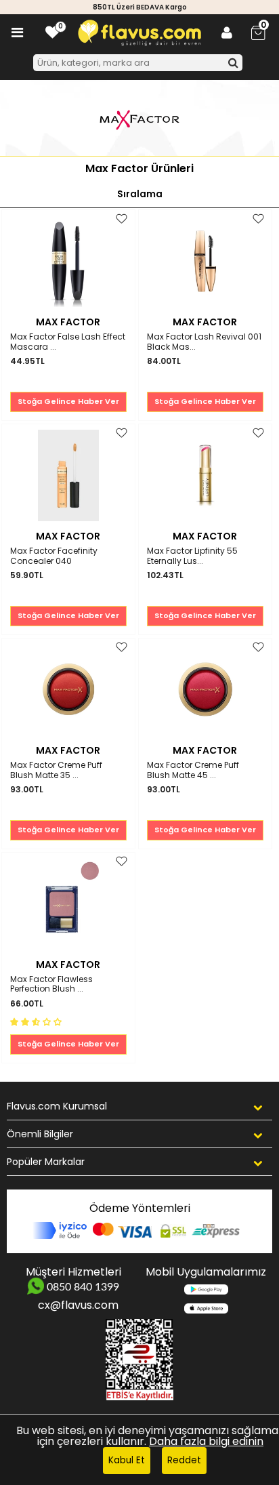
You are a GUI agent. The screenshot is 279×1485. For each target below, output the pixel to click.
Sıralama (140, 194)
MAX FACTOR (68, 322)
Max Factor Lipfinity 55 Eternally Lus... (192, 556)
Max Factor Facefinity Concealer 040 (54, 556)
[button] (37, 1021)
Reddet (184, 1460)
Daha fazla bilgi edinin (206, 1441)
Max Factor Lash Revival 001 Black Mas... (204, 342)
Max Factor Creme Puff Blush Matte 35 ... (56, 770)
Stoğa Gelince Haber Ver (68, 401)
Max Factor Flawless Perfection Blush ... (51, 984)
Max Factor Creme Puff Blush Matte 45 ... (193, 770)
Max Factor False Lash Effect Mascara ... (67, 342)
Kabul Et (126, 1460)
